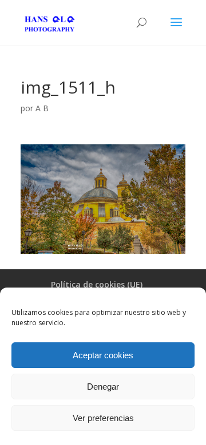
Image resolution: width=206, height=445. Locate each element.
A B (42, 108)
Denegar (103, 386)
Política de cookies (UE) (96, 284)
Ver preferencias (103, 418)
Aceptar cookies (103, 355)
